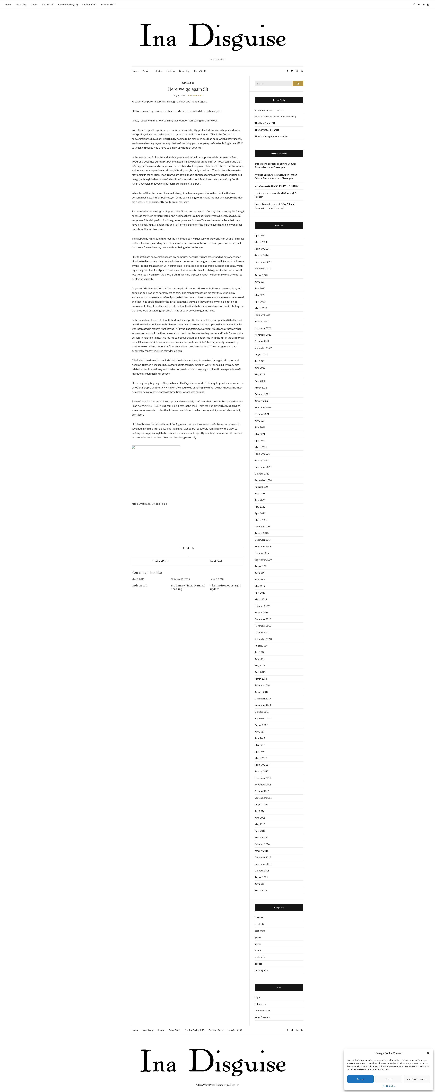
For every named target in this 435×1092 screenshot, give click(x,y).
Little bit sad (139, 585)
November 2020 (263, 467)
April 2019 (260, 592)
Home (8, 4)
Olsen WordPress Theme (209, 1084)
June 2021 (260, 427)
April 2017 (260, 751)
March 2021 (261, 447)
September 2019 (263, 559)
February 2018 (262, 685)
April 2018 (260, 672)
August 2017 (261, 725)
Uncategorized (262, 970)
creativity (259, 924)
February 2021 (262, 453)
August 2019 (261, 566)
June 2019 (260, 579)
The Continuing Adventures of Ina (271, 136)
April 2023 (260, 301)
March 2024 (261, 242)
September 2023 (263, 268)
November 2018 (263, 625)
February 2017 (262, 764)
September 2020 (263, 480)
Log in (257, 997)
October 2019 (262, 553)
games (258, 937)
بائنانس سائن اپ (262, 185)
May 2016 (260, 824)
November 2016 (263, 784)
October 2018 (262, 632)
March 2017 (261, 758)
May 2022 (260, 374)
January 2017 (261, 771)
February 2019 (262, 606)
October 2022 (262, 341)
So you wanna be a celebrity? (269, 110)
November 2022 (263, 334)
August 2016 (261, 804)
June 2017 (260, 738)
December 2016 (263, 778)
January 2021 (261, 460)
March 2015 (261, 890)
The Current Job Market (267, 129)
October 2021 (262, 414)
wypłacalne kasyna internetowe (270, 174)
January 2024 (261, 255)
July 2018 (260, 652)
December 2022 (263, 328)
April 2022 (260, 381)
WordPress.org (262, 1017)
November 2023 (263, 262)
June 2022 (260, 367)
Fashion (171, 71)
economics (260, 930)
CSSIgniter (233, 1084)
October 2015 (262, 870)
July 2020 (260, 493)
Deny (389, 1078)
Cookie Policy (388, 1086)
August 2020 (261, 487)
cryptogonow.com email (267, 193)
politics (258, 963)
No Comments (195, 95)
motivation (188, 82)
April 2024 (260, 235)
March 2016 (261, 837)
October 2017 (262, 711)
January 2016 (261, 850)
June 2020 (260, 500)
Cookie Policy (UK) (68, 4)
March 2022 (261, 387)
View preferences (417, 1078)
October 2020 (262, 473)
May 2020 (260, 506)
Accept (360, 1078)
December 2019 (263, 539)
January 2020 (261, 533)
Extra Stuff (48, 4)
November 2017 (263, 705)
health (258, 950)
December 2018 (263, 619)
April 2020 (260, 513)
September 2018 (263, 639)
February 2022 (262, 394)
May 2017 (260, 745)
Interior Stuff (108, 4)
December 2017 (263, 698)
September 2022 (263, 348)
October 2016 (262, 791)
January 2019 (261, 612)
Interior (158, 71)
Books (34, 4)
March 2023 (261, 308)
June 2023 (260, 288)
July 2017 (260, 731)
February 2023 (262, 315)
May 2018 (260, 665)
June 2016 (260, 817)
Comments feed (263, 1010)
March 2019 (261, 599)
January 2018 (261, 692)
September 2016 (263, 797)
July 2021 (260, 420)
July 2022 (260, 361)
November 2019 (263, 546)
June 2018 (260, 659)
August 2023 (261, 275)
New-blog (21, 4)
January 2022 (261, 401)
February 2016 (262, 844)
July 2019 (260, 573)
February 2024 (262, 248)
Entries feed (260, 1004)
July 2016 (260, 811)
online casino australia (265, 163)
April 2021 (260, 440)
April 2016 (260, 831)
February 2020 (262, 526)
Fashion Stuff (89, 4)
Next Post (216, 560)
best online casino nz (265, 204)
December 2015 (263, 857)
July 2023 (260, 281)
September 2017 (263, 718)
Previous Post (160, 560)
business (259, 917)
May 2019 (260, 586)
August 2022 (261, 354)
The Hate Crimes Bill (265, 123)
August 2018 (261, 645)
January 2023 (261, 321)
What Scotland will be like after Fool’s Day (275, 116)
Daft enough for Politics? (286, 185)
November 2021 (263, 407)
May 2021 (260, 434)
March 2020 (261, 520)
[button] (428, 1053)
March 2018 (261, 678)
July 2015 (260, 883)
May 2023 (260, 295)
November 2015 (263, 864)
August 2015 (261, 877)
